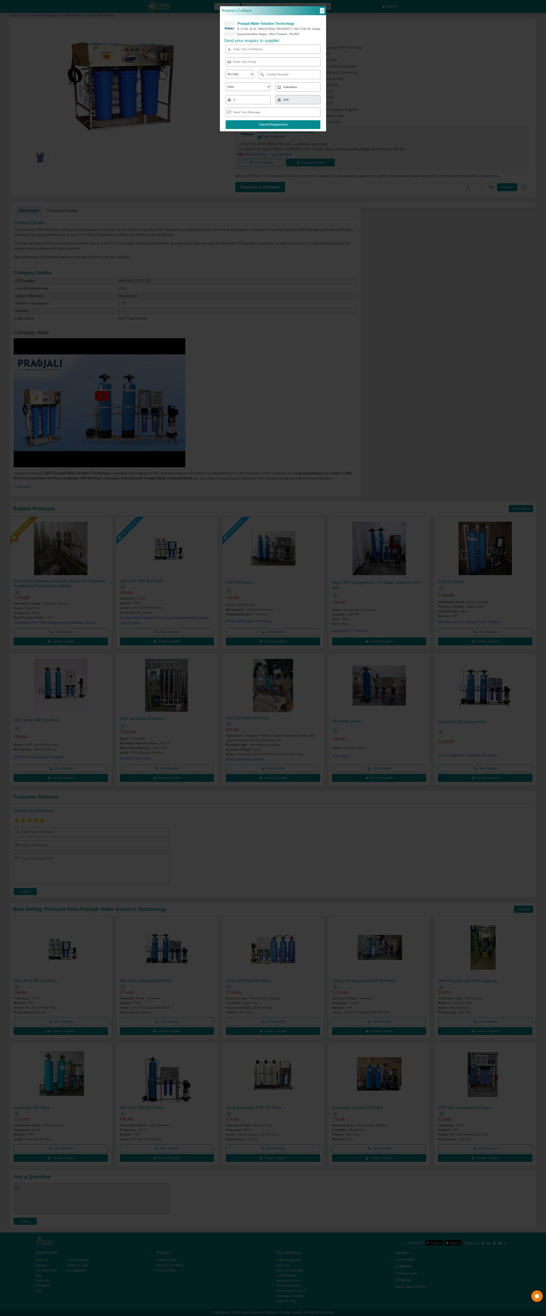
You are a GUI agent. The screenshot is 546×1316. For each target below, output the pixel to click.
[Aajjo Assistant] (537, 1296)
